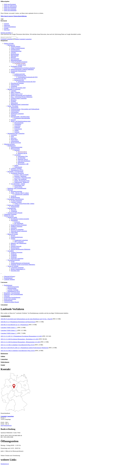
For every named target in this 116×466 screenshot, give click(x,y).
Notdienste (14, 257)
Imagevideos (14, 139)
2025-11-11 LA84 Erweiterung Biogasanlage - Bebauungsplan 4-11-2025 (20, 342)
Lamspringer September (17, 267)
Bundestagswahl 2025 (20, 78)
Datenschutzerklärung (10, 26)
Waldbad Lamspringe (16, 226)
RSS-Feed (7, 29)
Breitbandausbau (15, 197)
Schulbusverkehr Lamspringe (19, 98)
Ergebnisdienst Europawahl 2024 (26, 81)
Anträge (16, 130)
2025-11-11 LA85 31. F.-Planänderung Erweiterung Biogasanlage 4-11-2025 (21, 336)
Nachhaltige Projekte (19, 63)
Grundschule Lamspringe (21, 240)
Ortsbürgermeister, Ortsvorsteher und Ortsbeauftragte (25, 109)
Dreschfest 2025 (15, 270)
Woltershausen (18, 167)
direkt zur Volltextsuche (10, 6)
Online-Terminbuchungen (18, 48)
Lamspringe (17, 155)
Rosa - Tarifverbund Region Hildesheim (21, 97)
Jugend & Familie (12, 217)
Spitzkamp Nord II (23, 159)
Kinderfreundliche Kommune (19, 225)
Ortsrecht (13, 115)
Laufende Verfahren (16, 168)
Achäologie (14, 211)
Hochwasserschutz (16, 142)
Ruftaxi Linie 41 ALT (17, 94)
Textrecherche (18, 129)
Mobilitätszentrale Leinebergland (19, 104)
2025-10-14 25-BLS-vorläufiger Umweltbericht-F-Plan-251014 (18, 350)
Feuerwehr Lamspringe (17, 258)
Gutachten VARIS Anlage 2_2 (9, 330)
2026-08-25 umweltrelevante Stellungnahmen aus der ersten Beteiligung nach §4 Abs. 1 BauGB (26, 319)
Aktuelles (13, 52)
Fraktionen (17, 127)
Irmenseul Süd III (22, 153)
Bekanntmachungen (16, 60)
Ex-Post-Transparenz (16, 200)
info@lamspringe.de (6, 425)
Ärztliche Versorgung (16, 252)
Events (13, 261)
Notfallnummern (15, 49)
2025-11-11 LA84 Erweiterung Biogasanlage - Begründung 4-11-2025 (20, 339)
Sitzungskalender (18, 122)
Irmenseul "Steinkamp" (20, 176)
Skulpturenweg (5, 464)
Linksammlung (15, 141)
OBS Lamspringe (19, 241)
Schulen (13, 238)
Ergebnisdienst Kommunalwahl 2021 (28, 77)
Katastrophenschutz (16, 51)
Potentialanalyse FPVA (17, 170)
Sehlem (16, 165)
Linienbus (13, 90)
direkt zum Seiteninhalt (10, 10)
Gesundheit (10, 251)
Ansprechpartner (15, 110)
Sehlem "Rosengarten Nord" (22, 180)
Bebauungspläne (15, 148)
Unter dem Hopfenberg (24, 161)
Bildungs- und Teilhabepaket (18, 243)
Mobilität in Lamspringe (13, 89)
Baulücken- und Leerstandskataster (16, 188)
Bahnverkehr (14, 103)
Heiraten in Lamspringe (17, 229)
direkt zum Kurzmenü (10, 4)
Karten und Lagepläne (13, 205)
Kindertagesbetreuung (17, 237)
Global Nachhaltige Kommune (19, 62)
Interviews (13, 138)
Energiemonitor (15, 58)
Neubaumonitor (15, 206)
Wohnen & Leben (9, 215)
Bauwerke (13, 209)
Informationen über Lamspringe (15, 133)
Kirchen (13, 235)
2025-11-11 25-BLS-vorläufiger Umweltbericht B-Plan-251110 (17, 345)
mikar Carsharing (15, 92)
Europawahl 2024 (19, 80)
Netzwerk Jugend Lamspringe (19, 231)
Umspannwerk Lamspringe (21, 194)
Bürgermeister (14, 107)
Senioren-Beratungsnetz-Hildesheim (20, 249)
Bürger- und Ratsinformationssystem (20, 121)
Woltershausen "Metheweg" (21, 182)
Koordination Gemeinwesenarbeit (20, 219)
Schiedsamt (14, 86)
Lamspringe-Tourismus (10, 214)
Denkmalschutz (11, 208)
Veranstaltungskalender (13, 260)
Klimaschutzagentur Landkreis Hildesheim (22, 69)
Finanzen (13, 119)
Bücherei (13, 244)
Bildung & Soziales (12, 234)
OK (2, 19)
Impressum (7, 25)
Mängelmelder (15, 55)
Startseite (6, 23)
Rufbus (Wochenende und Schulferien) (21, 95)
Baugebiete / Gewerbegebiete (15, 171)
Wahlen (13, 72)
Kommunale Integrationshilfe (22, 118)
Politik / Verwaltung (12, 106)
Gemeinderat (17, 124)
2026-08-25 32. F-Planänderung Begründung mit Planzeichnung (18, 322)
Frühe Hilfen (14, 232)
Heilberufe (14, 254)
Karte (12, 136)
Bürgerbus (13, 100)
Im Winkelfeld (21, 158)
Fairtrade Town (22, 65)
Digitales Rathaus (15, 46)
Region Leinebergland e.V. (18, 269)
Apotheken (14, 255)
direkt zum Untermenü (10, 9)
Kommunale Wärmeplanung (18, 71)
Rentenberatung (15, 247)
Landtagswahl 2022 (19, 74)
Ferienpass (17, 222)
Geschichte (14, 135)
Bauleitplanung (11, 145)
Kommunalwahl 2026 (20, 75)
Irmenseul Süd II (22, 151)
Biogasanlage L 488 (23, 164)
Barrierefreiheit (15, 54)
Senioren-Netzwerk (16, 246)
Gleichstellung (15, 112)
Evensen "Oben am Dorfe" (21, 174)
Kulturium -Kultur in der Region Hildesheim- (23, 264)
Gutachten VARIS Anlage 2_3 (9, 333)
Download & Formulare (17, 83)
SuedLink (13, 196)
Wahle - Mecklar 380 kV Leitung (20, 193)
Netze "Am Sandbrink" (20, 179)
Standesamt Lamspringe (17, 113)
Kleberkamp (21, 162)
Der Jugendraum (18, 223)
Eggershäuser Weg (23, 156)
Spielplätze (14, 228)
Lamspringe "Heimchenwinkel (22, 177)
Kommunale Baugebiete (17, 173)
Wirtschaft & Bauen (9, 144)
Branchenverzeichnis (16, 191)
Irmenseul (17, 150)
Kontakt (6, 28)
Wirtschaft (10, 190)
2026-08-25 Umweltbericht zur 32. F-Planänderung (14, 324)
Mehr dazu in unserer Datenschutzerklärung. (14, 16)
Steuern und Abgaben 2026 (18, 87)
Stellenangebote (15, 84)
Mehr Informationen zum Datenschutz (11, 36)
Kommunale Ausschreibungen (15, 199)
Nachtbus (13, 101)
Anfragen (16, 132)
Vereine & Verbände (12, 266)
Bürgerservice (11, 45)
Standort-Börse (18, 187)
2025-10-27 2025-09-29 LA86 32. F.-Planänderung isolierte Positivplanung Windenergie (24, 347)
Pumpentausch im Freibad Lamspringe (24, 68)
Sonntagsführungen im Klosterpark (20, 263)
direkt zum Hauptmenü (10, 7)
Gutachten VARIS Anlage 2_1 (9, 327)
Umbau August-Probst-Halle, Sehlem (24, 203)
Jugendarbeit (14, 220)
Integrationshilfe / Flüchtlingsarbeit (20, 116)
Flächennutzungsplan (16, 147)
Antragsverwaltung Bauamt (14, 212)
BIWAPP (13, 57)
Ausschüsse (17, 126)
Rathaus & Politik (9, 43)
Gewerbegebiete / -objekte (18, 183)
